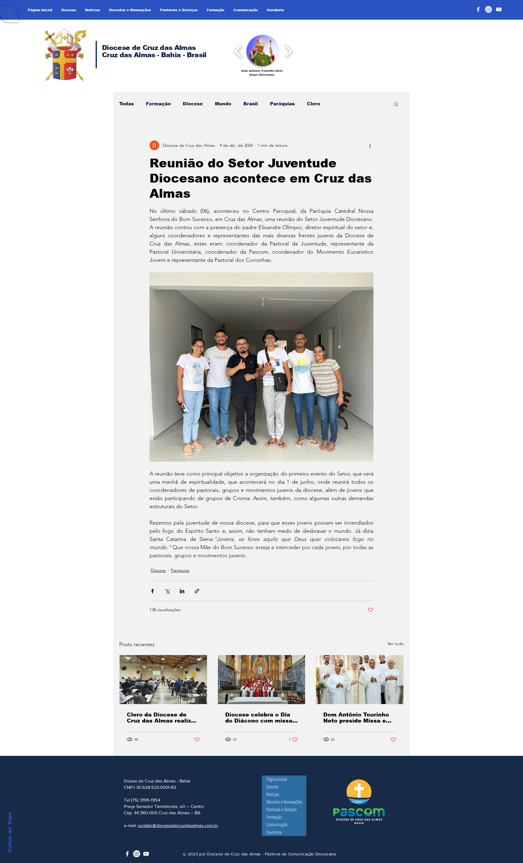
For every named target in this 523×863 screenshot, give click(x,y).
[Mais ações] (369, 145)
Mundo (223, 103)
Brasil (250, 103)
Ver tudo (395, 643)
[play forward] (288, 50)
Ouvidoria (273, 832)
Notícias (272, 794)
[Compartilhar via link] (197, 591)
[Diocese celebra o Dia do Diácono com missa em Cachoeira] (261, 679)
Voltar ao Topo (10, 832)
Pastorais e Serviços (281, 809)
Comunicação (277, 824)
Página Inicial (276, 779)
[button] (263, 51)
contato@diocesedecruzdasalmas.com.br (178, 825)
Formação (158, 103)
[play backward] (238, 50)
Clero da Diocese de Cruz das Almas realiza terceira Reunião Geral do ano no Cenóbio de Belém (161, 718)
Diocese (193, 103)
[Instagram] (488, 9)
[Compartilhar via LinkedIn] (182, 591)
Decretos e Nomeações (284, 802)
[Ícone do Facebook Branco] (127, 853)
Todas (126, 103)
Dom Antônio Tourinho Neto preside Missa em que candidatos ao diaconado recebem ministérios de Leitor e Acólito (357, 718)
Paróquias (282, 103)
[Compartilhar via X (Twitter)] (167, 591)
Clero (313, 103)
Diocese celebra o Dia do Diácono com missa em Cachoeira (258, 718)
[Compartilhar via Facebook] (152, 591)
